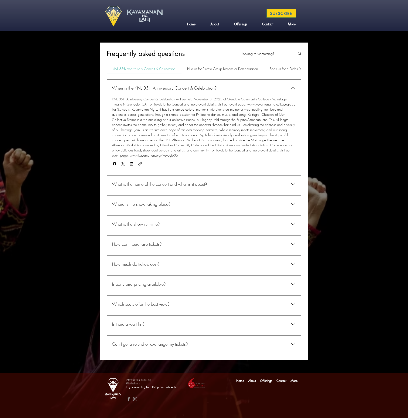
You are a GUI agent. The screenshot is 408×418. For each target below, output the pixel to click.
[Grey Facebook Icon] (129, 399)
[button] (114, 163)
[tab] (144, 68)
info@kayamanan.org (139, 380)
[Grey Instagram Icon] (135, 399)
